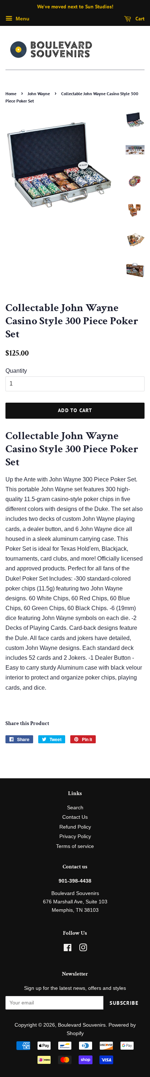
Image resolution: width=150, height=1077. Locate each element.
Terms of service (75, 846)
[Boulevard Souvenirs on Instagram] (83, 949)
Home (10, 93)
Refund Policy (75, 827)
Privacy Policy (75, 836)
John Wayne (39, 93)
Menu (21, 19)
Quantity (16, 371)
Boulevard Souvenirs (82, 1025)
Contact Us (75, 817)
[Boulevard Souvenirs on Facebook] (67, 949)
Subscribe (124, 1003)
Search (75, 807)
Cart (139, 18)
